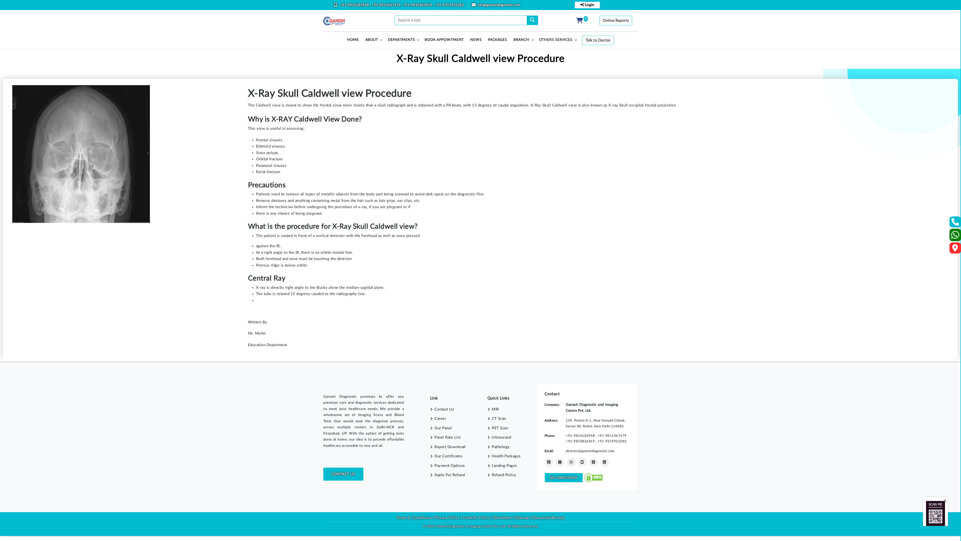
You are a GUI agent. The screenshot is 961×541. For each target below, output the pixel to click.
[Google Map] (955, 249)
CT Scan (499, 419)
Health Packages (506, 456)
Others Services (556, 40)
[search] (532, 20)
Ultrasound (501, 437)
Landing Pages (504, 466)
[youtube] (582, 462)
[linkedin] (604, 462)
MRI (495, 409)
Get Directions (564, 477)
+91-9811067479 (387, 5)
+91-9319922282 (449, 5)
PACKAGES (497, 40)
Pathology (501, 447)
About (371, 40)
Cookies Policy (476, 518)
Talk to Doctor (598, 40)
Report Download (449, 447)
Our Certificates (448, 456)
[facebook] (549, 462)
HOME (353, 40)
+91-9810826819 (418, 5)
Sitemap (522, 518)
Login (589, 5)
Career (440, 419)
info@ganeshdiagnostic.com (499, 5)
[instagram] (571, 462)
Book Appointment (444, 40)
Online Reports (616, 21)
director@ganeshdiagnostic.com (590, 451)
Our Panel (443, 428)
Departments (401, 40)
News (476, 40)
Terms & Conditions (413, 518)
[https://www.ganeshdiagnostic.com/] (334, 21)
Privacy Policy (446, 518)
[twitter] (560, 462)
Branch (521, 40)
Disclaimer (502, 518)
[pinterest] (593, 462)
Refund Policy (504, 475)
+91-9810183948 (355, 5)
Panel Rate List (447, 437)
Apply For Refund (449, 475)
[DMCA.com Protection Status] (593, 477)
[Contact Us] (955, 223)
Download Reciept (548, 518)
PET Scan (500, 428)
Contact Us (343, 474)
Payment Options (449, 466)
